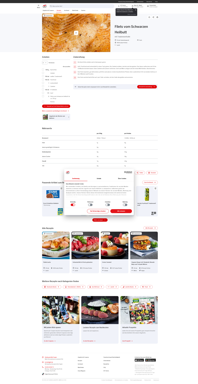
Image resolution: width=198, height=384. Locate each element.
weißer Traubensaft (56, 76)
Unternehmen (140, 1)
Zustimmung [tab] (76, 178)
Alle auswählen (66, 66)
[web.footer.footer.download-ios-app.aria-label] (139, 360)
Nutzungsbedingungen (136, 380)
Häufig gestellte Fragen (51, 357)
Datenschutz (147, 380)
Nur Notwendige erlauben (98, 211)
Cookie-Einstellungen (106, 380)
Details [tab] (99, 178)
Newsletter (149, 1)
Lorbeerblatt (54, 83)
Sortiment (66, 10)
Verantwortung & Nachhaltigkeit (126, 1)
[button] (56, 111)
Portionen (51, 62)
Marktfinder (75, 10)
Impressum (156, 380)
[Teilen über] (153, 17)
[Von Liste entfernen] (61, 188)
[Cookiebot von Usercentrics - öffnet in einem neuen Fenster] (125, 172)
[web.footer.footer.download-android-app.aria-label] (150, 360)
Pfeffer (52, 101)
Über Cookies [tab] (122, 178)
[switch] (90, 205)
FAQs (156, 1)
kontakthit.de (49, 362)
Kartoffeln (53, 69)
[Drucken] (157, 17)
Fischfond (53, 79)
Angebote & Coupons (48, 10)
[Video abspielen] (76, 33)
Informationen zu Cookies (121, 380)
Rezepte (59, 10)
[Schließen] (135, 9)
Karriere (83, 10)
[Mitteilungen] (149, 17)
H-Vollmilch (53, 89)
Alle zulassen (121, 211)
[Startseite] (44, 6)
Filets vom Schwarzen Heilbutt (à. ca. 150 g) (60, 97)
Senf (51, 93)
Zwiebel (52, 86)
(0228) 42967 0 (49, 367)
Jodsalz (52, 73)
